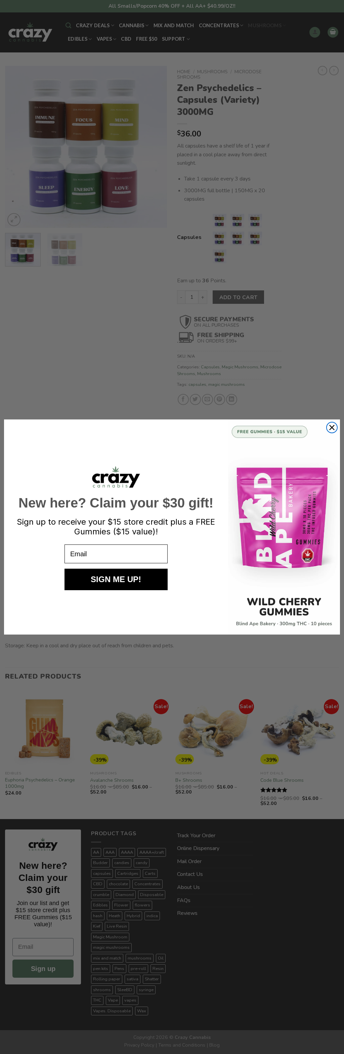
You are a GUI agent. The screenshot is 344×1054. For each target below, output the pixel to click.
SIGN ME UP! (116, 579)
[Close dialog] (332, 427)
